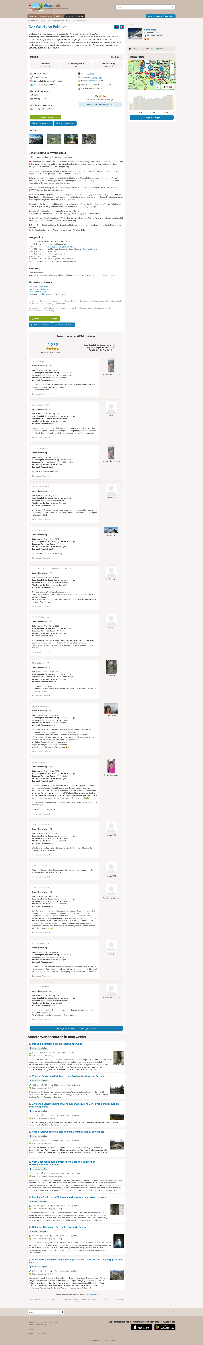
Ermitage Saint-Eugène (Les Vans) (61, 246)
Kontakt (31, 1329)
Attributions (132, 88)
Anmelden (169, 16)
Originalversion (161, 48)
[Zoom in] (172, 63)
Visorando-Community (37, 1333)
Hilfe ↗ (59, 16)
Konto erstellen (155, 16)
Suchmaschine (92, 1295)
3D (169, 87)
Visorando (31, 21)
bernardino (150, 29)
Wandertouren (46, 16)
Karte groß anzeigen (152, 117)
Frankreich (90, 73)
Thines (44, 294)
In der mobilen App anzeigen (47, 117)
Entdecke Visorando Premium (98, 104)
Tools (32, 16)
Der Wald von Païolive (37, 291)
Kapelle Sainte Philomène (39, 289)
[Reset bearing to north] (172, 72)
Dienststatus (94, 1340)
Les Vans (93, 81)
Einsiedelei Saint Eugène (38, 287)
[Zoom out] (172, 68)
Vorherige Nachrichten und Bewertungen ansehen (76, 1028)
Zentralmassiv (97, 77)
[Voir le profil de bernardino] (135, 33)
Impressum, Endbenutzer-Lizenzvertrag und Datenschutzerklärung (45, 1323)
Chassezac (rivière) (90, 249)
